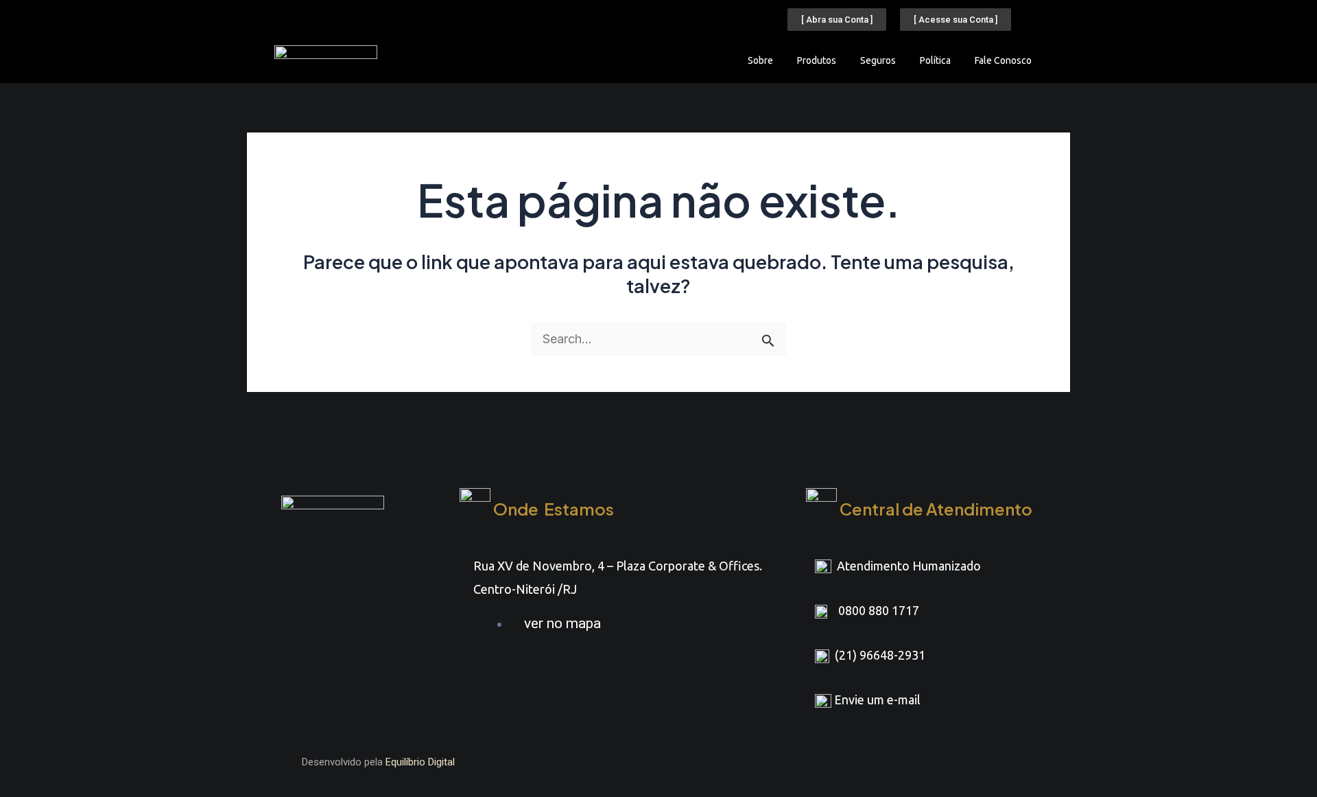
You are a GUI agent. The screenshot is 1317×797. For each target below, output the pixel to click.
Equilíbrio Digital (420, 762)
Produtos (816, 60)
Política (935, 60)
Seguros (878, 60)
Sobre (760, 60)
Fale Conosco (1003, 60)
